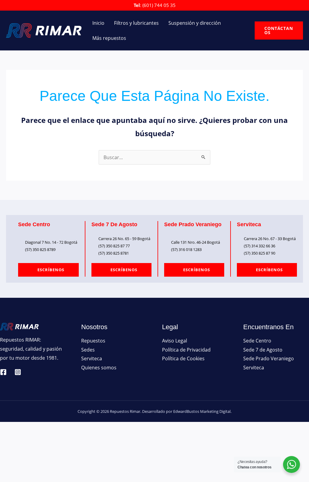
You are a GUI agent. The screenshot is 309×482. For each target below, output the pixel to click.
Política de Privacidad (186, 349)
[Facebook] (3, 372)
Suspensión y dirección (194, 23)
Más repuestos (109, 38)
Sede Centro (257, 340)
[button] (279, 30)
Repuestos (93, 340)
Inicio (98, 23)
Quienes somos (98, 367)
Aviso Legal (174, 340)
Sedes (88, 349)
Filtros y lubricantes (136, 23)
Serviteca (91, 358)
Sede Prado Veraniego (268, 358)
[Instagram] (17, 372)
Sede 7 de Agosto (262, 349)
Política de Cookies (183, 358)
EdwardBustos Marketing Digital (202, 411)
